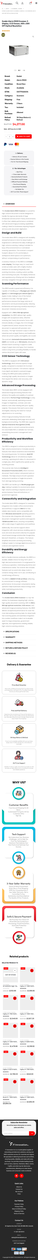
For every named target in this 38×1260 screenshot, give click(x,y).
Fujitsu (22, 984)
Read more (15, 970)
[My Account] (22, 3)
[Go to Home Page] (2, 8)
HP (3, 984)
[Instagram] (21, 1176)
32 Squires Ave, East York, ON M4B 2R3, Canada (19, 1226)
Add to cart (24, 136)
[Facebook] (16, 1176)
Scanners (6, 984)
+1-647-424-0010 (19, 1231)
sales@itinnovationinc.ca (19, 1237)
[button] (17, 3)
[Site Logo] (7, 3)
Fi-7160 (4, 1012)
